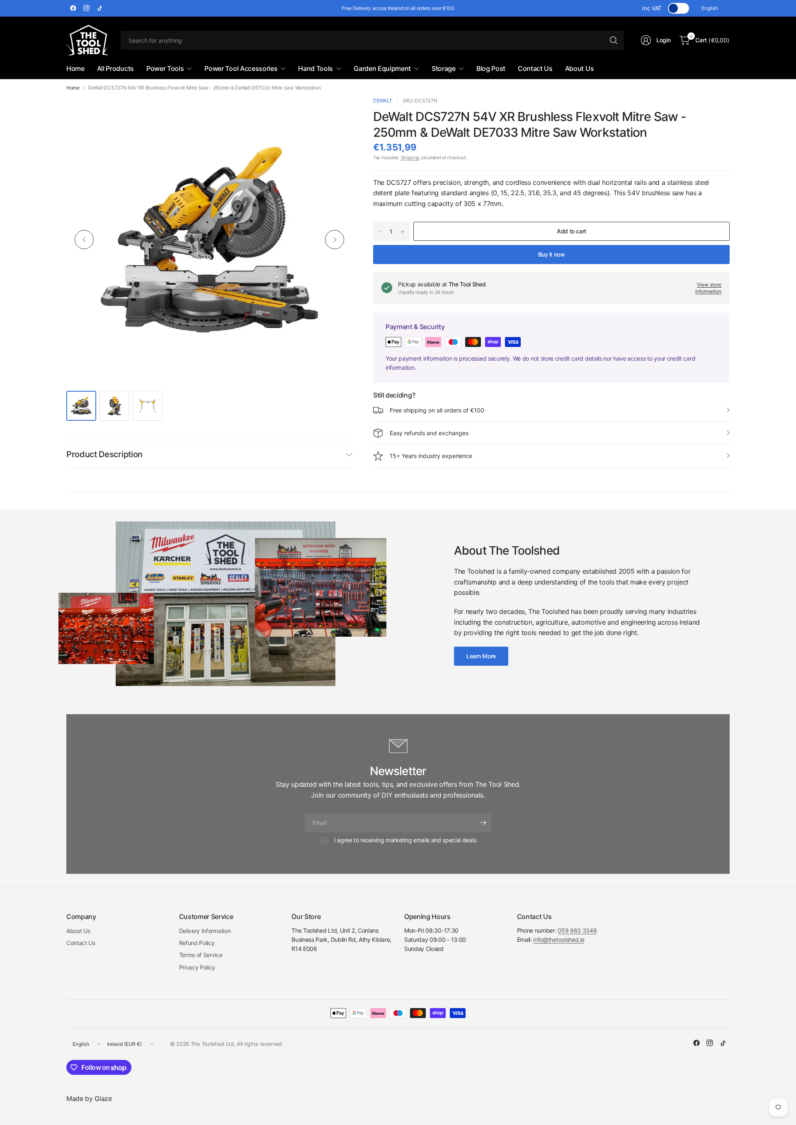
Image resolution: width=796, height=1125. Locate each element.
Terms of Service (201, 954)
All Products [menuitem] (115, 68)
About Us (78, 930)
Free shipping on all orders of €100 (437, 410)
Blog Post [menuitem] (490, 68)
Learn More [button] (481, 655)
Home (73, 87)
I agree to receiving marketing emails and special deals (405, 840)
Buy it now (551, 254)
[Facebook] (73, 8)
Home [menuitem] (75, 68)
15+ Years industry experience (431, 455)
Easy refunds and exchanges (429, 432)
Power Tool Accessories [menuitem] (240, 68)
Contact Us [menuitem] (535, 68)
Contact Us (80, 942)
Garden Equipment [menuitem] (382, 68)
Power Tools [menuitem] (165, 68)
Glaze (103, 1098)
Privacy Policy (197, 967)
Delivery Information (205, 930)
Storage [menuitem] (444, 68)
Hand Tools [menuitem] (315, 68)
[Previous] (84, 239)
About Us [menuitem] (579, 68)
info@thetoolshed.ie (558, 939)
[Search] (613, 40)
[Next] (334, 239)
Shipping (410, 157)
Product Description (104, 454)
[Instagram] (86, 8)
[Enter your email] (483, 822)
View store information (708, 288)
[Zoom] (336, 112)
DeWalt (382, 100)
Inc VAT (652, 8)
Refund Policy (197, 942)
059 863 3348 (577, 930)
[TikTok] (99, 8)
